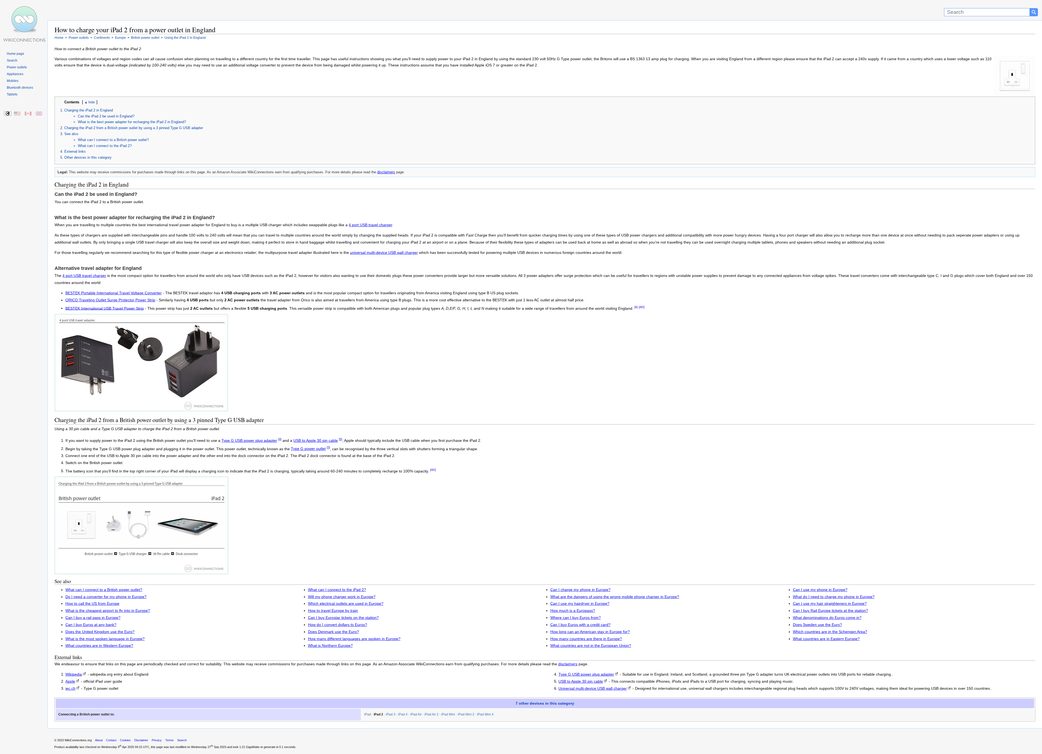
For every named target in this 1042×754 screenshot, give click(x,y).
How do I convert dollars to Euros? (337, 625)
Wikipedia (73, 674)
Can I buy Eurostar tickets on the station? (343, 618)
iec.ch (70, 688)
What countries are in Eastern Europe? (826, 639)
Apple (70, 681)
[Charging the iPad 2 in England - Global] (8, 113)
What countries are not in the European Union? (590, 646)
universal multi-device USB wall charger (384, 253)
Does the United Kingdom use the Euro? (100, 632)
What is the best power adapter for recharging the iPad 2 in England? (132, 122)
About (99, 740)
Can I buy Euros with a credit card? (580, 625)
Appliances (15, 74)
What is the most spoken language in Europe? (105, 639)
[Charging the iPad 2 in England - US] (17, 113)
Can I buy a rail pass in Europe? (92, 618)
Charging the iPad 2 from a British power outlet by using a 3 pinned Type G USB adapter (133, 128)
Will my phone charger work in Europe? (342, 597)
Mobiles (12, 81)
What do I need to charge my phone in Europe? (834, 597)
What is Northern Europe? (330, 646)
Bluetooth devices (20, 88)
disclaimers (386, 172)
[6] (636, 307)
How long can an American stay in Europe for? (590, 632)
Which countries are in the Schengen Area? (830, 632)
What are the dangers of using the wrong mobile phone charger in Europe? (614, 597)
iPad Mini (448, 714)
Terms (169, 740)
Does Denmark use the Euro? (333, 632)
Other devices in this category (88, 157)
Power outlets (17, 67)
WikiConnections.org (78, 740)
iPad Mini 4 (485, 714)
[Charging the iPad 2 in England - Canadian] (28, 113)
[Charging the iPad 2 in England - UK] (39, 113)
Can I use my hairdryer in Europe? (579, 604)
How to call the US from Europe (92, 604)
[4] (279, 439)
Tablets (12, 94)
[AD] (641, 307)
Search (12, 60)
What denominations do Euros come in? (827, 618)
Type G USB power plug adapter (249, 441)
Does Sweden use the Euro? (817, 625)
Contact (111, 740)
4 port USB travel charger (370, 225)
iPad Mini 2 (466, 714)
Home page (15, 54)
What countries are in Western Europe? (99, 646)
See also (71, 134)
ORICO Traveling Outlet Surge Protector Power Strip (110, 300)
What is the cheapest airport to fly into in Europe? (107, 611)
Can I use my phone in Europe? (820, 590)
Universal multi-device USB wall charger (592, 688)
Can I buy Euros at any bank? (90, 625)
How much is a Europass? (572, 611)
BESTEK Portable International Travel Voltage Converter (113, 293)
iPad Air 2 (431, 714)
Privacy (157, 740)
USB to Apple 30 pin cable (315, 441)
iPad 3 (390, 714)
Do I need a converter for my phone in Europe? (106, 597)
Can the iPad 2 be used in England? (106, 116)
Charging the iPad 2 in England (88, 110)
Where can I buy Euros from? (575, 618)
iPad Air (416, 714)
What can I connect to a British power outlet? (113, 140)
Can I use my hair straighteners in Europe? (830, 604)
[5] (340, 439)
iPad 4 (403, 714)
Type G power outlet (308, 449)
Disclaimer (141, 740)
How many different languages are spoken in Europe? (354, 639)
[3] (328, 447)
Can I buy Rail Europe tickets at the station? (830, 611)
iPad (367, 714)
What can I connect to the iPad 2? (105, 146)
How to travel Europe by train (333, 611)
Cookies (125, 740)
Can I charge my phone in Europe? (580, 590)
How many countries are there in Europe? (586, 639)
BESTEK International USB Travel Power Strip (104, 308)
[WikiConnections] (23, 10)
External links (75, 151)
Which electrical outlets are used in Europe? (345, 604)
